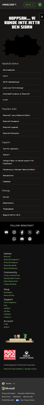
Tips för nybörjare (10, 148)
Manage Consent (30, 369)
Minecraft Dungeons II (11, 260)
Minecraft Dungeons (11, 121)
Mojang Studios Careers (12, 278)
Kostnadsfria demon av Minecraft (16, 94)
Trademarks (17, 397)
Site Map (7, 311)
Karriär (6, 197)
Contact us (7, 317)
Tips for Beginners (10, 302)
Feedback (7, 181)
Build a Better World (10, 281)
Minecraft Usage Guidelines (13, 369)
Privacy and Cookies (8, 393)
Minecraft (7, 257)
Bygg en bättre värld (11, 215)
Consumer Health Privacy (26, 393)
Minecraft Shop (9, 295)
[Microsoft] (8, 388)
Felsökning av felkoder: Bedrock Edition (19, 169)
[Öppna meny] (40, 4)
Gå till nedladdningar (11, 82)
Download (7, 314)
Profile (6, 324)
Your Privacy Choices (27, 400)
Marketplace (8, 292)
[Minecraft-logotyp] (10, 5)
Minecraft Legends (10, 127)
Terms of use (6, 397)
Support (6, 154)
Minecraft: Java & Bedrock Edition (16, 115)
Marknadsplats (9, 70)
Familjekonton (8, 175)
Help (5, 305)
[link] (6, 232)
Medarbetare (8, 203)
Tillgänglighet (8, 209)
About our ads (28, 397)
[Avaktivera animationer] (42, 16)
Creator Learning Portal (12, 275)
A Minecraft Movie (10, 284)
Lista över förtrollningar (13, 88)
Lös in (5, 76)
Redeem (6, 327)
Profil (5, 100)
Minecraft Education (11, 133)
